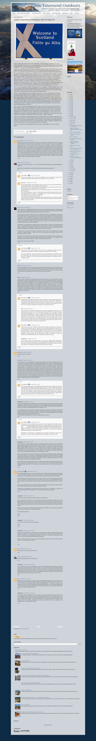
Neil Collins (19, 360)
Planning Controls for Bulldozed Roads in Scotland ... (74, 142)
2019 (69, 106)
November (72, 118)
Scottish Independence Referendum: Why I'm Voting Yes (75, 129)
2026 (69, 94)
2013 (69, 172)
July (70, 160)
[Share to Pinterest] (35, 131)
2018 (69, 108)
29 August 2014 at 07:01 (28, 140)
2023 (69, 99)
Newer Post (16, 626)
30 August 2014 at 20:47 (28, 360)
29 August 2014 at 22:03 (35, 297)
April (71, 165)
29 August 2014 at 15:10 (35, 248)
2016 (69, 111)
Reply (18, 158)
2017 (69, 110)
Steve (18, 556)
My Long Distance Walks (23, 13)
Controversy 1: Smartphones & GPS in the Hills (30, 668)
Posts (70, 196)
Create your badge (70, 207)
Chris (18, 162)
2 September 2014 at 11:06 (28, 495)
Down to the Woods (73, 136)
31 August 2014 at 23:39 (31, 471)
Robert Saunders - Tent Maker (21, 650)
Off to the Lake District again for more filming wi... (75, 126)
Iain (18, 548)
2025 (69, 96)
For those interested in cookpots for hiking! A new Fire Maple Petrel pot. (35, 675)
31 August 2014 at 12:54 (28, 401)
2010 (69, 178)
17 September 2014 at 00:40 (26, 556)
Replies (20, 172)
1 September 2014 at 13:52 (31, 182)
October (71, 120)
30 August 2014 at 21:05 (35, 384)
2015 (69, 113)
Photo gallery (46, 13)
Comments (71, 198)
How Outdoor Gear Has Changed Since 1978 (30, 682)
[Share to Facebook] (34, 131)
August (71, 124)
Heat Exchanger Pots (25, 660)
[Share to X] (32, 131)
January (71, 170)
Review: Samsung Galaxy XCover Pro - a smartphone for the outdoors (35, 697)
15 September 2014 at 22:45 (25, 548)
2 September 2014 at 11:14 (28, 520)
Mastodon (69, 191)
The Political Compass (36, 82)
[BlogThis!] (31, 131)
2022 (69, 101)
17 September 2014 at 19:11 (25, 578)
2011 (69, 176)
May (70, 163)
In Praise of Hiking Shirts (26, 690)
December (72, 116)
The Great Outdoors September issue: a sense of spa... (75, 149)
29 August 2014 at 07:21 (25, 162)
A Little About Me (36, 13)
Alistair (19, 265)
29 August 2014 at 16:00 (26, 265)
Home (38, 626)
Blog (14, 13)
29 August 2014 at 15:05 (35, 175)
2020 (69, 104)
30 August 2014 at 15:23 (29, 308)
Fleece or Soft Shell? (25, 704)
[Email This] (29, 131)
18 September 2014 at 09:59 (29, 593)
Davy (18, 207)
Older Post (60, 626)
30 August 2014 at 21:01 (32, 338)
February (71, 168)
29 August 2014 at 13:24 (25, 207)
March (71, 167)
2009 (69, 179)
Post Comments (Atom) (24, 628)
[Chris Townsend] (67, 206)
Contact (77, 13)
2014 (69, 115)
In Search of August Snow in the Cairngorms (75, 152)
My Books (65, 13)
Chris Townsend (24, 175)
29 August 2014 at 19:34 (25, 277)
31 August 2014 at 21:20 (28, 442)
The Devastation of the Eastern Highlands (29, 653)
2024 (69, 97)
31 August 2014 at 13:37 (35, 422)
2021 (69, 103)
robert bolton (20, 140)
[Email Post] (27, 131)
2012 (69, 174)
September (72, 122)
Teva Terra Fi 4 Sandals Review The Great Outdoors (75, 157)
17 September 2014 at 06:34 (29, 564)
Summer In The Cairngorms (75, 132)
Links (71, 13)
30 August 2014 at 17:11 (35, 325)
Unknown (19, 352)
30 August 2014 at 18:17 (27, 352)
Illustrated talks (56, 13)
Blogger (50, 725)
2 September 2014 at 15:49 (28, 530)
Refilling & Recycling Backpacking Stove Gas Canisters (32, 712)
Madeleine (23, 182)
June (71, 161)
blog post (56, 85)
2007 (69, 183)
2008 (69, 181)
